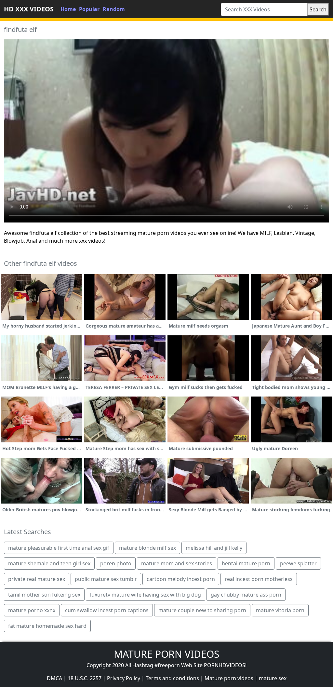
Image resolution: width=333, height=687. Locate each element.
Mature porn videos (229, 678)
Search (318, 9)
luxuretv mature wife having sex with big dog (145, 594)
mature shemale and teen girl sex (49, 563)
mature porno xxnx (31, 610)
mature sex (272, 678)
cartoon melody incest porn (181, 579)
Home (68, 9)
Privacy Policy (123, 678)
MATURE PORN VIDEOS (166, 654)
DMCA (54, 678)
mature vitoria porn (280, 610)
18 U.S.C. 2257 (84, 678)
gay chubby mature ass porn (246, 594)
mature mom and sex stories (176, 563)
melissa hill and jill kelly (214, 547)
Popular (89, 9)
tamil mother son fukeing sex (44, 594)
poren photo (115, 563)
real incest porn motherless (259, 579)
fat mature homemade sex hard (47, 625)
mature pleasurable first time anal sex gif (58, 547)
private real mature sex (36, 579)
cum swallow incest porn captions (107, 610)
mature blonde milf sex (147, 547)
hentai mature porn (246, 563)
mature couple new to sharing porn (202, 610)
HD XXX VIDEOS (29, 9)
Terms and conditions (172, 678)
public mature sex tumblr (106, 579)
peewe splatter (298, 563)
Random (114, 9)
